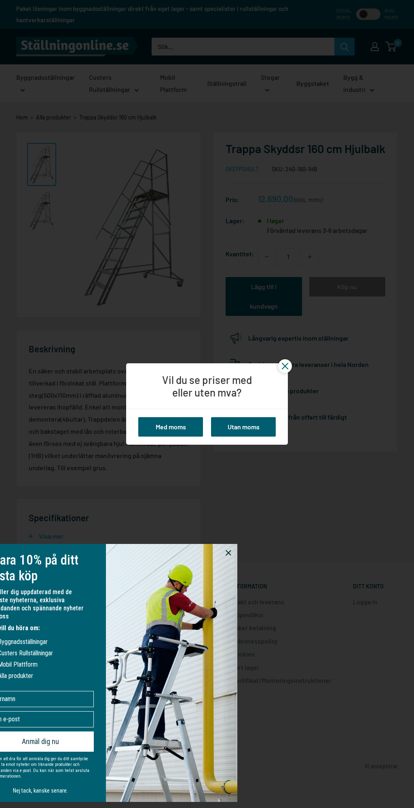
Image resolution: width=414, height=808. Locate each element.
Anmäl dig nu (72, 741)
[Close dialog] (260, 553)
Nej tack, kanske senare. (71, 790)
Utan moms (244, 427)
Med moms (171, 427)
